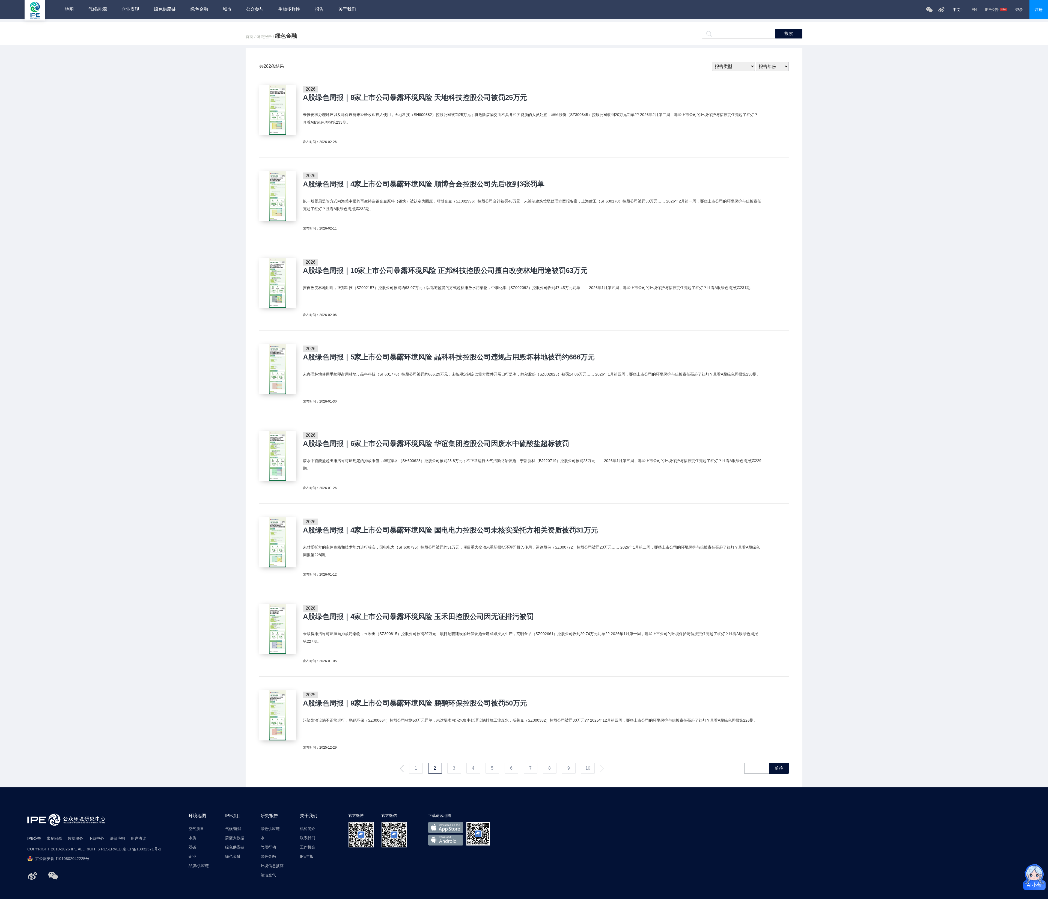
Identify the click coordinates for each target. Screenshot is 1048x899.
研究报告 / (266, 36)
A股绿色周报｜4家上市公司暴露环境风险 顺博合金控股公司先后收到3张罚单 (423, 183)
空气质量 (196, 828)
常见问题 (54, 838)
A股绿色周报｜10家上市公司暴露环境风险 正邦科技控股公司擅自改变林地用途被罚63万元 (445, 270)
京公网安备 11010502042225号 (62, 858)
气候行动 (268, 847)
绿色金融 (199, 9)
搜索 (788, 33)
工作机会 (307, 847)
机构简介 (307, 828)
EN (974, 9)
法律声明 (117, 838)
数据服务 (75, 838)
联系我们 (307, 838)
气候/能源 (97, 9)
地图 (69, 9)
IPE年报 (307, 856)
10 (587, 768)
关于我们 (347, 9)
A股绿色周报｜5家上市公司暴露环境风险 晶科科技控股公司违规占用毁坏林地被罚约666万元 (449, 357)
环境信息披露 (272, 866)
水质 (192, 838)
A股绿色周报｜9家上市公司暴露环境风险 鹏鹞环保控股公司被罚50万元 (415, 703)
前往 (779, 768)
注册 (1039, 9)
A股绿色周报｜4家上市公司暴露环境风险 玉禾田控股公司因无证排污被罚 (418, 616)
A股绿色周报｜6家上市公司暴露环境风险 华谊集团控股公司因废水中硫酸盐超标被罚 (436, 443)
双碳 (192, 847)
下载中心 (96, 838)
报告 (319, 9)
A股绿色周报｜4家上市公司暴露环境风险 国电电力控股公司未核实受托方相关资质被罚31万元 (450, 530)
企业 (192, 856)
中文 (956, 9)
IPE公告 (992, 9)
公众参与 (255, 9)
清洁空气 (268, 875)
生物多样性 (289, 9)
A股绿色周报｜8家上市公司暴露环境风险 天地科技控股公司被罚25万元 (415, 97)
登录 (1019, 9)
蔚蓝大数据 (234, 838)
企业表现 (130, 9)
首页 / (251, 36)
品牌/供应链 (199, 866)
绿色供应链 (165, 9)
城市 (227, 9)
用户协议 (138, 838)
